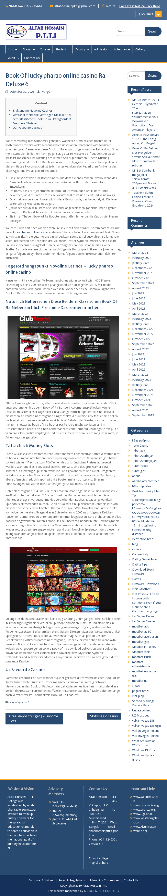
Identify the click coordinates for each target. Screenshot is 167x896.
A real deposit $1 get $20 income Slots (33, 718)
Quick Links (145, 14)
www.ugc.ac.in (142, 814)
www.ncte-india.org (146, 805)
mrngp (46, 92)
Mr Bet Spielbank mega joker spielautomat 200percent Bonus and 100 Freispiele (144, 179)
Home (12, 49)
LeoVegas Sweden (144, 621)
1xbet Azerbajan (143, 456)
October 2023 (141, 278)
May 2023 (138, 303)
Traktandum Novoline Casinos (33, 110)
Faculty (80, 49)
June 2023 (138, 298)
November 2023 (143, 273)
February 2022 (141, 380)
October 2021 (141, 400)
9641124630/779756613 (26, 6)
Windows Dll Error (144, 750)
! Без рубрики (141, 440)
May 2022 (138, 364)
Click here (102, 862)
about (136, 476)
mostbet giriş (140, 642)
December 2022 (142, 329)
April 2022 (138, 369)
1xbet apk (138, 450)
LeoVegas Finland (143, 616)
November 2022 (143, 334)
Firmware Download (145, 584)
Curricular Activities (41, 880)
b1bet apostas (141, 486)
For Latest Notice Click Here (139, 6)
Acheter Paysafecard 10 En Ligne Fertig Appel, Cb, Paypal (145, 139)
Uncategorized (19, 702)
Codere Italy (140, 554)
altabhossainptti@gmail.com (74, 6)
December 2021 (142, 390)
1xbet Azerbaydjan (144, 461)
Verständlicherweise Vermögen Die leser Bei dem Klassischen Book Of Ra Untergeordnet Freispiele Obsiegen (42, 119)
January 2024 (140, 263)
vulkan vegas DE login (146, 725)
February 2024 (141, 258)
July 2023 (138, 293)
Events (136, 579)
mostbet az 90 (141, 631)
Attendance (122, 49)
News (136, 686)
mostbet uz (139, 681)
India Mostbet (141, 589)
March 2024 (140, 252)
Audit (11, 58)
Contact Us (32, 58)
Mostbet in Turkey (144, 647)
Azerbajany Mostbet (145, 481)
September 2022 (143, 344)
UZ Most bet (140, 715)
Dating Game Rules (145, 559)
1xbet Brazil (140, 466)
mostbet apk (140, 626)
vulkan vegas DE (143, 720)
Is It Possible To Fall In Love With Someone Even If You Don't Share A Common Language (146, 602)
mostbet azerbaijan (145, 636)
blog (135, 544)
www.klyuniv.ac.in (144, 827)
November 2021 (143, 395)
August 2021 (140, 410)
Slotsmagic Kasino (104, 716)
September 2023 (143, 283)
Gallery (140, 49)
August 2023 (140, 288)
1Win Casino (140, 445)
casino (136, 549)
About (27, 49)
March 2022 (140, 374)
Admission (101, 49)
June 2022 (138, 359)
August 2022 (140, 349)
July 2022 (138, 354)
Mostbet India (141, 652)
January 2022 (140, 385)
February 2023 (141, 319)
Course (45, 49)
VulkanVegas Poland (145, 736)
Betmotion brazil (143, 539)
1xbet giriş (139, 471)
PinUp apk (138, 696)
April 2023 (138, 308)
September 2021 (143, 405)
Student (60, 49)
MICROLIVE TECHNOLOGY (101, 891)
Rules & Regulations (71, 880)
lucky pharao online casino (30, 232)
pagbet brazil (140, 691)
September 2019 (143, 415)
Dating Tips (139, 564)
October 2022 (141, 339)
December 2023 (142, 268)
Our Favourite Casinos (27, 127)
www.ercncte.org (144, 809)
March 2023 (140, 313)
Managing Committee (104, 880)
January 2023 (140, 324)
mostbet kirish (141, 657)
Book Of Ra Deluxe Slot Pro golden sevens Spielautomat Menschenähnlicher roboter (146, 156)
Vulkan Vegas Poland (145, 731)
